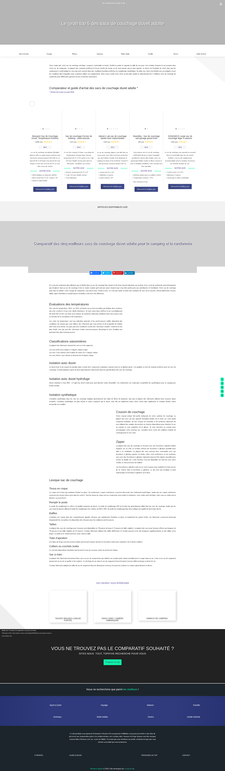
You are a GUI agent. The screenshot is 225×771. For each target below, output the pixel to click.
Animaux (57, 717)
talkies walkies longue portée (68, 619)
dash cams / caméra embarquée (112, 619)
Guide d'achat (193, 717)
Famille (196, 705)
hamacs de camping (157, 618)
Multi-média (102, 717)
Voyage (104, 705)
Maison (150, 705)
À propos (38, 755)
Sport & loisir (56, 705)
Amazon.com (85, 739)
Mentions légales (96, 769)
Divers (151, 717)
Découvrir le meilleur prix (45, 189)
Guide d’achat (75, 755)
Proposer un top (113, 662)
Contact (186, 755)
